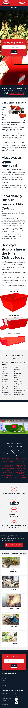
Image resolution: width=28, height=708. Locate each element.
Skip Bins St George (8, 461)
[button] (14, 8)
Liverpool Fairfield (7, 472)
